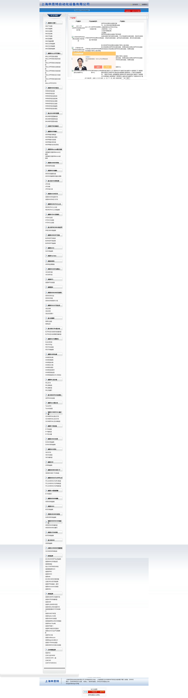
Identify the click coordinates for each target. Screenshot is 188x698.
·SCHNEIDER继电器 (51, 551)
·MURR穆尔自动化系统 (52, 144)
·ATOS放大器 (49, 189)
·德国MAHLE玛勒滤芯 (51, 561)
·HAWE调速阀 (49, 360)
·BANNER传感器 (50, 166)
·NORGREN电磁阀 (50, 517)
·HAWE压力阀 (49, 365)
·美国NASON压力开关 (51, 199)
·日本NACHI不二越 (50, 658)
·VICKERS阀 (49, 272)
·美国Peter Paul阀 (50, 623)
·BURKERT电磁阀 (50, 243)
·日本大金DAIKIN (50, 655)
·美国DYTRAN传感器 (51, 642)
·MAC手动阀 (48, 36)
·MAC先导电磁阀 (50, 43)
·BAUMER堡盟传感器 (51, 121)
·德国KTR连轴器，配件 (52, 584)
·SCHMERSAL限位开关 (52, 416)
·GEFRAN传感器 (50, 398)
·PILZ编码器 (48, 388)
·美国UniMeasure (50, 637)
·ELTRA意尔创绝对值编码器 (53, 332)
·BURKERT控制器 (50, 238)
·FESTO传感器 (49, 347)
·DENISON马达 (49, 295)
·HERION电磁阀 (50, 501)
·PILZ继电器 (48, 385)
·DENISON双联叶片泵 (51, 300)
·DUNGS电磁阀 (49, 442)
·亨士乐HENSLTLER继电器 (53, 483)
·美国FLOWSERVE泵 (51, 604)
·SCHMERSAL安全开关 (52, 419)
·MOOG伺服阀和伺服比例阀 (53, 176)
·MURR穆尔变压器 (50, 142)
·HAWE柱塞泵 (49, 367)
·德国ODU (48, 589)
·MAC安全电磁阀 (50, 46)
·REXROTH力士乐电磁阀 (52, 210)
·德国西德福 (48, 564)
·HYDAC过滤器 (49, 222)
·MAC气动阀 (48, 26)
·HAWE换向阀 (49, 362)
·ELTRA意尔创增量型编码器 (53, 334)
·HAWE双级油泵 (50, 372)
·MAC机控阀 (48, 33)
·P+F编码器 (48, 431)
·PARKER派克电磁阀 (51, 106)
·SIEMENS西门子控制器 (52, 473)
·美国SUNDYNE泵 (50, 613)
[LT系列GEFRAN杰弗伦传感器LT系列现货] (78, 41)
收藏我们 (144, 4)
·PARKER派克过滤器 (51, 103)
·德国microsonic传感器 (51, 586)
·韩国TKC (48, 653)
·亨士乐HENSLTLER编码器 (53, 486)
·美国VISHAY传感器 (51, 618)
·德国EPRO (48, 571)
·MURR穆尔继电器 (50, 134)
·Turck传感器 (49, 408)
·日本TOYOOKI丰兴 (50, 663)
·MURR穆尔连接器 (50, 139)
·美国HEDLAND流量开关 (52, 607)
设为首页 (135, 4)
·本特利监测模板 (50, 264)
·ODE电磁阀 (48, 543)
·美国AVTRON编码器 (51, 599)
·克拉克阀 (48, 308)
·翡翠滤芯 (48, 324)
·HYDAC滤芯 (49, 217)
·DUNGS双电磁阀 (50, 444)
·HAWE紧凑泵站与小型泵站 (53, 375)
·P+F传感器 (48, 429)
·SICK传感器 (48, 455)
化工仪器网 (94, 689)
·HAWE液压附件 (50, 370)
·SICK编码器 (48, 457)
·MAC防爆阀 (48, 38)
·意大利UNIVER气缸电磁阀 (53, 559)
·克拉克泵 (48, 311)
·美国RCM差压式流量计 (52, 628)
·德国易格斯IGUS (50, 569)
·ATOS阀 (47, 186)
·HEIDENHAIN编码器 (51, 525)
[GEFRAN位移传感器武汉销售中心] (78, 72)
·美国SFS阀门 (49, 626)
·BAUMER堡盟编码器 (51, 116)
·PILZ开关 (48, 383)
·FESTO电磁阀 (49, 349)
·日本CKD (48, 660)
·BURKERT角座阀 (50, 241)
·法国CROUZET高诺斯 (51, 581)
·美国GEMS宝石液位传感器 (53, 645)
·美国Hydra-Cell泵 (50, 616)
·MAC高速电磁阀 (50, 48)
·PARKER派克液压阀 (51, 98)
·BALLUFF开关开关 (50, 83)
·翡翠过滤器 (48, 321)
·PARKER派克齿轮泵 (51, 96)
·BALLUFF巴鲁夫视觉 (51, 56)
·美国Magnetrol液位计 (51, 640)
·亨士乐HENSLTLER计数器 (53, 481)
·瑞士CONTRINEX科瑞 (51, 566)
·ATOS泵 (47, 184)
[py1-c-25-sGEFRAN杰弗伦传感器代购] (78, 30)
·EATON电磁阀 (49, 535)
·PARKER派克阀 (50, 91)
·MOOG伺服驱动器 (50, 173)
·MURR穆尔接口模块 (51, 137)
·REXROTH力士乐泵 (51, 207)
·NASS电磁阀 (49, 251)
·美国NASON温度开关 (51, 197)
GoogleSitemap (70, 683)
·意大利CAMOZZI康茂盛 (52, 579)
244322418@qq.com (103, 681)
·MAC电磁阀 (48, 28)
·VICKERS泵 (49, 274)
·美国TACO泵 (49, 635)
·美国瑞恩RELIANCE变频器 (53, 621)
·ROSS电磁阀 (49, 509)
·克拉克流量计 (49, 313)
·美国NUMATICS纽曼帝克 (52, 597)
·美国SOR (48, 602)
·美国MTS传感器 (50, 282)
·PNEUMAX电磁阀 (50, 230)
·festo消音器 (48, 342)
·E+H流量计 (48, 494)
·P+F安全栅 (48, 434)
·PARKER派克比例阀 (51, 101)
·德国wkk (47, 576)
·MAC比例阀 (48, 31)
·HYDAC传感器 (49, 220)
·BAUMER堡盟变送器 (51, 119)
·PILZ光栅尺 (48, 390)
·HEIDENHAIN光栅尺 (51, 527)
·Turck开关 (48, 406)
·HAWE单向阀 (49, 357)
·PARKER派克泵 (50, 93)
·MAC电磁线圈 (49, 41)
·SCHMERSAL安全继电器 (52, 421)
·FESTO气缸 (48, 344)
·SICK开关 (48, 452)
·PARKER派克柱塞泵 (51, 108)
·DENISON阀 (49, 298)
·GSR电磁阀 (48, 465)
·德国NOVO (48, 574)
